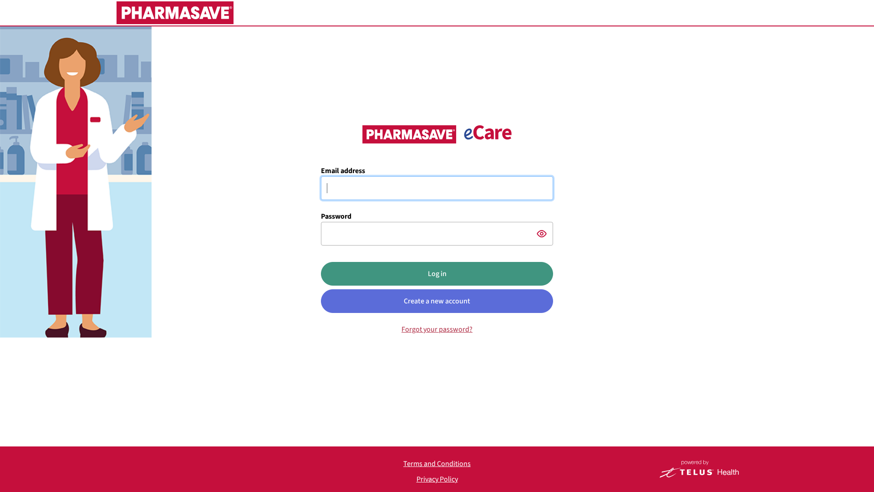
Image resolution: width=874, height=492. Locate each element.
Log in (437, 274)
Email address (343, 171)
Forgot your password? (437, 329)
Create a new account (437, 301)
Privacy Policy (437, 479)
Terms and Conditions (437, 464)
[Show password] (541, 234)
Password (336, 216)
